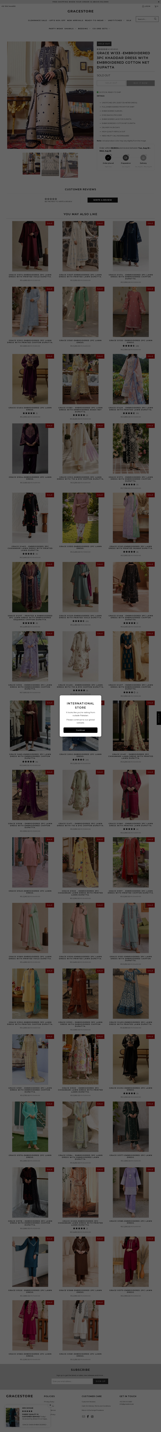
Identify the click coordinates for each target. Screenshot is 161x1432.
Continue (80, 730)
